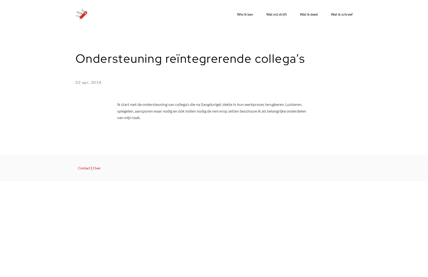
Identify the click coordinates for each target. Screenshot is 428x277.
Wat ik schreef (342, 14)
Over (97, 168)
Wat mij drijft (276, 14)
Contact (84, 168)
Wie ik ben (245, 14)
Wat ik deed (309, 14)
